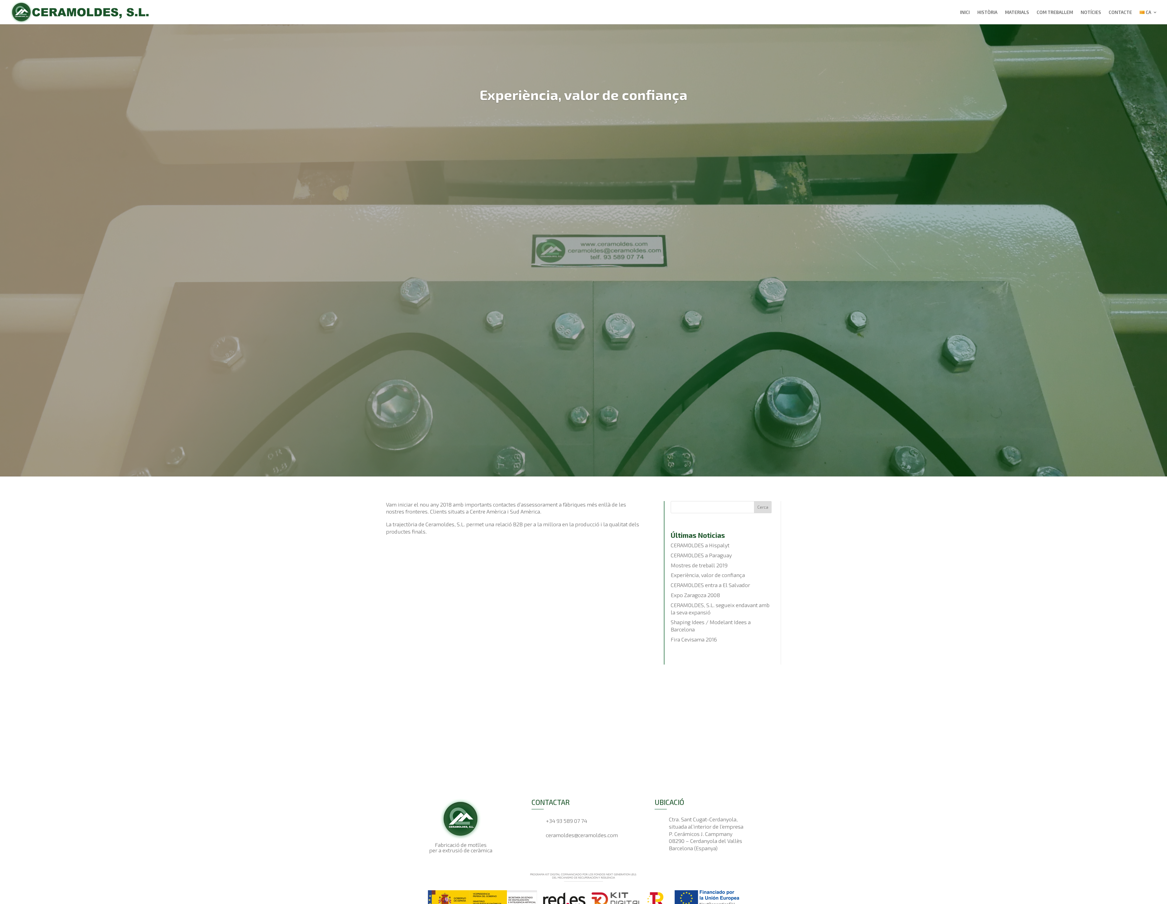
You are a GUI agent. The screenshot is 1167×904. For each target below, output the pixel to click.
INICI (965, 12)
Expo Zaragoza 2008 (695, 595)
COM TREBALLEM (1055, 12)
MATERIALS (1017, 12)
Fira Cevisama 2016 (694, 639)
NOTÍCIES (1091, 12)
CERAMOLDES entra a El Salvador (710, 585)
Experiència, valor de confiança (708, 575)
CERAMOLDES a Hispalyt (700, 545)
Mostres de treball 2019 (699, 565)
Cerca (762, 507)
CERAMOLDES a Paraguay (701, 555)
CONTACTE (1120, 12)
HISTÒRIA (987, 12)
